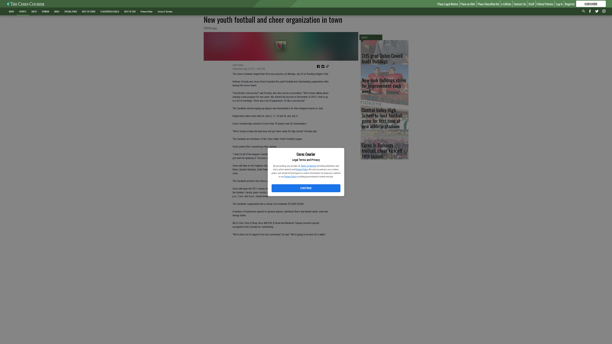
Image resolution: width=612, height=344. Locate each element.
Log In (559, 4)
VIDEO (56, 11)
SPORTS (22, 11)
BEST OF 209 (129, 11)
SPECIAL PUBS (70, 11)
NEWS (11, 11)
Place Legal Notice (447, 4)
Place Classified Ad (488, 4)
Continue (306, 188)
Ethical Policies (545, 4)
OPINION (45, 11)
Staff (531, 4)
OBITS (34, 11)
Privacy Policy (301, 169)
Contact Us (520, 4)
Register (570, 4)
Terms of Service (308, 166)
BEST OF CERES (88, 11)
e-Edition (506, 4)
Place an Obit (467, 4)
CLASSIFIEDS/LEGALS (110, 11)
